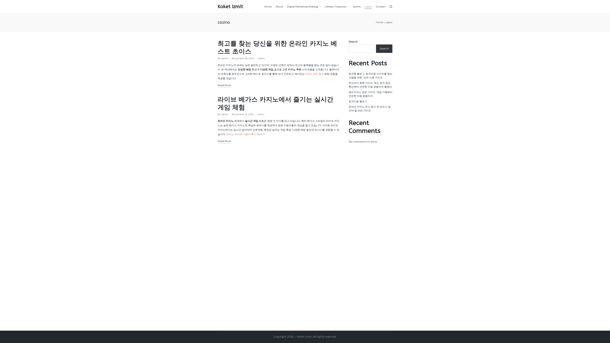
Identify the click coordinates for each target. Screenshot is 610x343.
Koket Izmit (230, 6)
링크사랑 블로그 (358, 101)
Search (353, 41)
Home (379, 22)
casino (261, 58)
